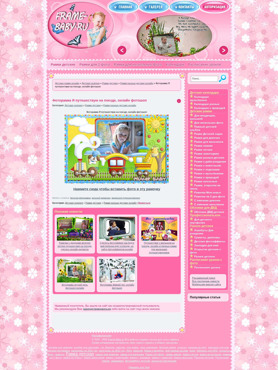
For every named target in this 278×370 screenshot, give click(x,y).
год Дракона (107, 347)
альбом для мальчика (86, 347)
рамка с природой (162, 357)
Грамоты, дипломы (207, 237)
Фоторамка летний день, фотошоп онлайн (75, 286)
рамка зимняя (173, 354)
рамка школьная (183, 357)
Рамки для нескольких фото (138, 64)
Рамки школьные (205, 181)
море (192, 350)
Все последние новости (205, 281)
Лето (129, 350)
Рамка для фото (154, 354)
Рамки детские (63, 64)
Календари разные (206, 103)
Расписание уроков (204, 64)
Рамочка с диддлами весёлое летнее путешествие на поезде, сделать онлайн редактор (74, 246)
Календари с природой (209, 107)
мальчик (138, 350)
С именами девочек (207, 200)
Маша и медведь (154, 350)
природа (59, 354)
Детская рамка (167, 347)
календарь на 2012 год (112, 350)
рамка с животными (117, 357)
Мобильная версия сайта (206, 284)
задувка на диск (197, 347)
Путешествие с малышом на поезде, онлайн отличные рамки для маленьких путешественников (159, 248)
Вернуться (144, 203)
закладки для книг (218, 347)
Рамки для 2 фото (94, 64)
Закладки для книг (206, 245)
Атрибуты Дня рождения (201, 232)
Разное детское (204, 256)
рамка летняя (190, 354)
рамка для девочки (107, 354)
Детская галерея (74, 105)
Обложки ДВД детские (209, 211)
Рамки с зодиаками (207, 169)
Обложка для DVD (207, 350)
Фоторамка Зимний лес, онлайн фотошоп (117, 286)
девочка (120, 347)
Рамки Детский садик (208, 133)
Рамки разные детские (209, 157)
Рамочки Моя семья (207, 192)
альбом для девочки (60, 347)
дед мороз (133, 347)
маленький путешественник (126, 198)
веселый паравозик (101, 198)
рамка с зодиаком (140, 357)
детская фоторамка (80, 198)
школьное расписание (163, 360)
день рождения (149, 347)
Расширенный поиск (203, 278)
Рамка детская (80, 354)
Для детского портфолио (201, 221)
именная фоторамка (58, 350)
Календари (175, 64)
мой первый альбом (176, 350)
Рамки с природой (206, 177)
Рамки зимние (203, 145)
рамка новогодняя (94, 357)
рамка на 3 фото (72, 357)
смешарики (117, 360)
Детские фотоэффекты (209, 241)
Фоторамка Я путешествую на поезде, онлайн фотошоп (99, 100)
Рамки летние (203, 149)
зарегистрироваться (97, 308)
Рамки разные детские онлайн (119, 105)
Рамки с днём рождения (210, 161)
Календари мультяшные (199, 98)
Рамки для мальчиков (208, 141)
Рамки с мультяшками (209, 173)
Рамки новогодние (206, 153)
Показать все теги (139, 367)
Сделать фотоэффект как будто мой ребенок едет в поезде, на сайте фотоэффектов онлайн (117, 246)
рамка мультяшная (210, 354)
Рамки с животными (207, 165)
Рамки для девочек (207, 137)
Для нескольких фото (208, 122)
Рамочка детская (204, 357)
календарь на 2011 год (84, 350)
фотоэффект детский (137, 360)
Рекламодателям (101, 335)
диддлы (181, 347)
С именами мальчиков (209, 204)
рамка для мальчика (132, 354)
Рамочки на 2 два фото (209, 196)
